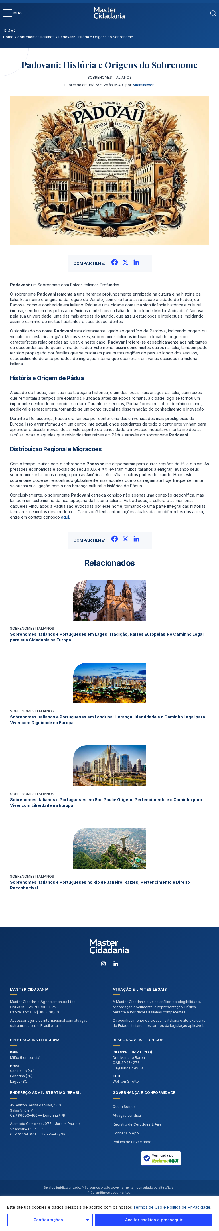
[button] (7, 13)
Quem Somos (124, 1106)
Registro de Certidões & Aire (137, 1124)
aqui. (65, 517)
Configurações (48, 1219)
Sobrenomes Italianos (35, 37)
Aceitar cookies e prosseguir (153, 1219)
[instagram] (103, 963)
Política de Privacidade (132, 1142)
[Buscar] (213, 13)
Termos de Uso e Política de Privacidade (171, 1207)
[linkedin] (115, 963)
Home (8, 37)
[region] (109, 1213)
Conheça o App (126, 1133)
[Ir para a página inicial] (109, 13)
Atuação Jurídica (127, 1115)
